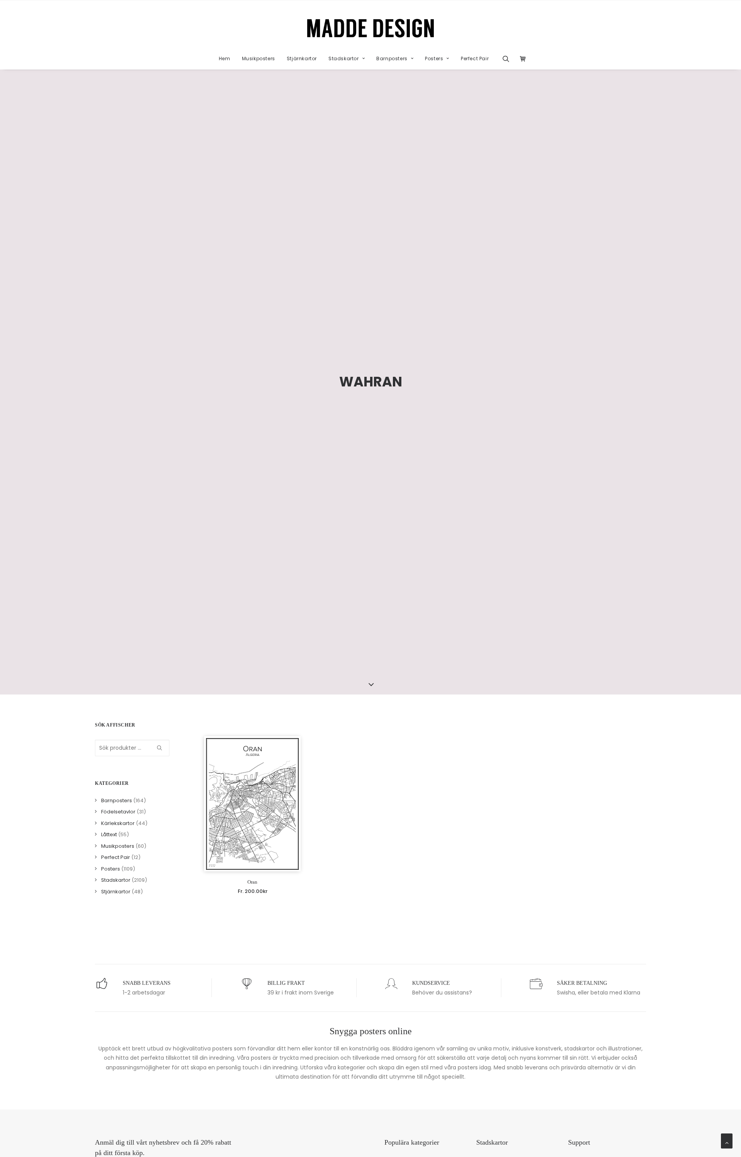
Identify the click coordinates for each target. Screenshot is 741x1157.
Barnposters (392, 58)
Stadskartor (343, 58)
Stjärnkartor (302, 58)
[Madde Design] (370, 28)
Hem (224, 58)
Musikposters (258, 58)
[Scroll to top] (727, 1140)
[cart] (520, 58)
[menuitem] (224, 58)
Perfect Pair (475, 58)
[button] (508, 58)
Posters (434, 58)
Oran (252, 882)
